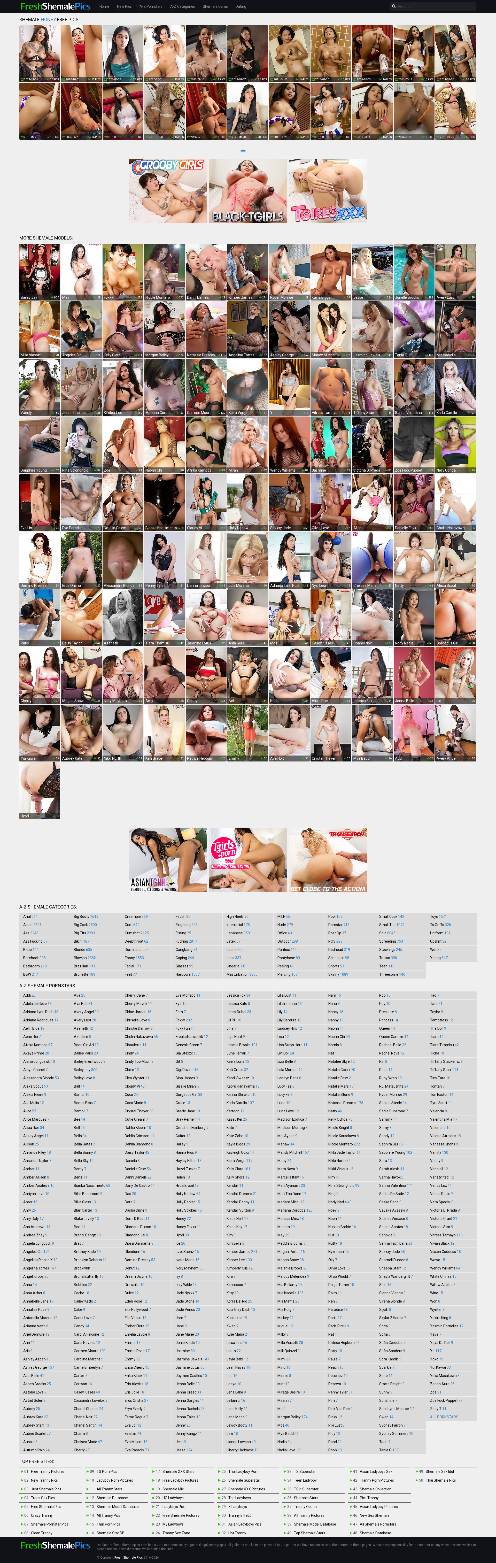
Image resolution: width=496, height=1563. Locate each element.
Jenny (183, 1425)
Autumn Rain (36, 1450)
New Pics (124, 6)
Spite (386, 1376)
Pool (335, 916)
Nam (334, 995)
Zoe (435, 1392)
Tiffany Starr (444, 1070)
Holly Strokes (189, 1210)
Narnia (335, 1045)
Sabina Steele (393, 1103)
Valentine (440, 1128)
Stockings (390, 950)
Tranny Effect (239, 1515)
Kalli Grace (237, 1070)
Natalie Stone (340, 1094)
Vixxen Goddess (445, 1252)
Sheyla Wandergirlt (396, 1276)
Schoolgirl (338, 958)
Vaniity (439, 1152)
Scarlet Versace (393, 1218)
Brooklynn (84, 1268)
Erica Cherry (137, 1367)
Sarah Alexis (392, 1169)
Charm (81, 1433)
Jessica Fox (238, 995)
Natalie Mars (341, 1086)
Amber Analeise (39, 1185)
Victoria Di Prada (446, 1210)
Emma (133, 1343)
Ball (79, 1086)
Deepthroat (136, 941)
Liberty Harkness (243, 1450)
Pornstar (339, 925)
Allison (31, 1144)
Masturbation (242, 974)
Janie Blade (188, 1343)
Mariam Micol (290, 1202)
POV (335, 941)
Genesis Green (189, 1045)
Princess (388, 1020)
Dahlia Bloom (138, 1128)
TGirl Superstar (306, 1489)
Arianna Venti (35, 1326)
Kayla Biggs (238, 1144)
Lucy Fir (284, 1094)
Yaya (435, 1334)
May (283, 1235)
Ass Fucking (35, 941)
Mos (283, 1425)
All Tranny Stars (109, 1489)
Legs (234, 958)
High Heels (238, 916)
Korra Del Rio (239, 1301)
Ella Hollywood (138, 1309)
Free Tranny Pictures (48, 1471)
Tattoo (388, 958)
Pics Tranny (369, 1498)
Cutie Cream (136, 1119)
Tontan (437, 1086)
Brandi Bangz (87, 1235)
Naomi (336, 1028)
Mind (283, 1367)
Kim (231, 1235)
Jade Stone (187, 1301)
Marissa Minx (290, 1218)
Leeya (234, 1384)
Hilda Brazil (187, 1185)
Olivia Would (339, 1276)
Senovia (387, 1235)
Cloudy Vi (135, 1086)
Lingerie (236, 966)
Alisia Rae (33, 1128)
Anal (30, 916)
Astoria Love (35, 1392)
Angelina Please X (40, 1260)
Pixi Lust (336, 1425)
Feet (131, 974)
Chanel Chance (88, 1409)
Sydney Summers (396, 1433)
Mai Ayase (287, 1136)
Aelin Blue (33, 1028)
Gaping (185, 958)
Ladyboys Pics (173, 1507)
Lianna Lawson (241, 1442)
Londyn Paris (289, 1078)
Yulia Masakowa (445, 1376)
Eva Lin (133, 1433)
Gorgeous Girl (189, 1094)
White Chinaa (443, 1276)
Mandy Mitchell (293, 1152)
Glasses (184, 966)
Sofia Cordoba (392, 1343)
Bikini (81, 941)
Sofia (385, 1334)
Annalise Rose (36, 1309)
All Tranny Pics (108, 1515)
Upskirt (438, 941)
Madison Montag (292, 1128)
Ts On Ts (440, 925)
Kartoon (235, 1111)
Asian (32, 925)
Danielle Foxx (138, 1169)
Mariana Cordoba (295, 1210)
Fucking (186, 941)
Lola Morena (290, 1070)
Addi (29, 995)
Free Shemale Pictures (180, 1515)
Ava (79, 995)
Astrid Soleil (34, 1400)
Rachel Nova (391, 1053)
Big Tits (84, 933)
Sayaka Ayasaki (393, 1210)
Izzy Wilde (186, 1285)
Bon (79, 1227)
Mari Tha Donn (291, 1194)
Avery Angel (86, 1012)
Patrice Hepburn (344, 1343)
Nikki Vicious (340, 1169)
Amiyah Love (36, 1194)
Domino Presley (140, 1260)
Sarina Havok (391, 1177)
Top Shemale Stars (309, 1533)
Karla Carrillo (240, 1103)
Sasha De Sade (394, 1194)
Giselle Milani (187, 1086)
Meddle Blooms (291, 1243)
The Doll (438, 1028)
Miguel (285, 1326)
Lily (282, 1012)
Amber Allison (36, 1177)
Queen (387, 1028)
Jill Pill (234, 1020)
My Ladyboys (173, 1524)
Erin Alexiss (136, 1384)
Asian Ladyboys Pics (244, 1524)
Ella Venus (135, 1318)
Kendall (235, 1185)
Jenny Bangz (189, 1433)
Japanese (238, 933)
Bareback (34, 958)
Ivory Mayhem (190, 1268)
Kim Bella (235, 1243)
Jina (231, 1028)
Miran (284, 1400)
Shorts (336, 966)
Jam (181, 1318)
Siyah (385, 1309)
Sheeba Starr (392, 1268)
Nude (285, 925)
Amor (30, 1202)
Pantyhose (288, 958)
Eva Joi (133, 1425)
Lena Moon (237, 1417)
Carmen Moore (89, 1351)
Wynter (437, 1309)
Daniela (132, 1161)
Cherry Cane (136, 995)
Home (104, 6)
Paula (334, 1359)
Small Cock (391, 916)
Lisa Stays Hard (292, 1045)
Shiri (385, 1285)
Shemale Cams (215, 6)
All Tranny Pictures (309, 1515)
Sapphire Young (395, 1152)
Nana (334, 1004)
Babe (31, 950)
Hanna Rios (186, 1152)
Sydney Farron (392, 1425)
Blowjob (85, 958)
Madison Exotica (292, 1119)
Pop (385, 995)
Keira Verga (239, 1161)
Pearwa (337, 1384)
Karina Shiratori (242, 1094)
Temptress (441, 1020)
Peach (336, 1367)
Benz (80, 1177)
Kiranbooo (236, 1285)
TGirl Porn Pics (108, 1524)
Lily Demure (289, 1020)
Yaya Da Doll (441, 1343)
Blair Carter (85, 1210)
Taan (384, 1442)
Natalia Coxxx (341, 1070)
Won (435, 1301)
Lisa (283, 1037)
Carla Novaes (87, 1343)
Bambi (81, 1094)
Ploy (334, 1433)
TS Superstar (305, 1471)
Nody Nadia (340, 1202)
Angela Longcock (38, 1243)
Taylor (436, 1012)
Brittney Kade (87, 1252)
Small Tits (392, 925)
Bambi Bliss (85, 1103)
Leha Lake (236, 1392)
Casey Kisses (87, 1392)
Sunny (385, 1392)
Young (439, 958)
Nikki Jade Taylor (344, 1152)
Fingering (187, 925)
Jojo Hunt (236, 1037)
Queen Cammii (393, 1037)
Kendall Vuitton (240, 1210)
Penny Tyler (340, 1392)
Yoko (436, 1359)
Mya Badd (288, 1433)
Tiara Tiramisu (444, 1045)
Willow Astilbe (442, 1285)
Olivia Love (339, 1268)
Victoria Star (441, 1227)
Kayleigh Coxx (240, 1152)
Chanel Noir (85, 1417)
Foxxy (184, 1020)
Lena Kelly (237, 1409)
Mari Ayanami (291, 1185)
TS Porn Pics (107, 1471)
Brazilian (84, 966)
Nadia (284, 1442)
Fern (181, 1012)
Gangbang (186, 950)
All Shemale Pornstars (378, 1524)
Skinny (338, 974)
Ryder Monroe (393, 1094)
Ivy (179, 1276)
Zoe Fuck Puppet (446, 1400)
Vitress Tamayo (446, 1235)
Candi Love (84, 1318)
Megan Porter (291, 1252)
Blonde (83, 950)
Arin (29, 1343)
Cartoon (83, 1384)
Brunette (84, 974)
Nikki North (339, 1161)
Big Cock (85, 925)
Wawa (437, 1260)
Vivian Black (442, 1243)
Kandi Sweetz (240, 1078)
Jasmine (185, 1351)
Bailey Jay (85, 1070)
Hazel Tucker (188, 1169)
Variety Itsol (442, 1177)
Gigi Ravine (187, 1070)
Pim (333, 1400)
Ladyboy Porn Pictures (115, 1480)
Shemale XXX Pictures (246, 1489)
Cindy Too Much (139, 1061)
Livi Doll (285, 1053)
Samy (385, 1128)
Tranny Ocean (305, 1507)
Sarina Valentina (396, 1185)
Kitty (233, 1293)
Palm (335, 1293)
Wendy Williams (445, 1268)
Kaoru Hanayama (243, 1086)
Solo (387, 933)
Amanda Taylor (37, 1161)
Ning (333, 1194)
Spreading (391, 941)
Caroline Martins (88, 1359)
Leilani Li (236, 1400)
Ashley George (38, 1367)
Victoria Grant (443, 1218)
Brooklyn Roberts (90, 1260)
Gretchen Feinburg (192, 1128)
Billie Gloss (85, 1202)
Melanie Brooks (292, 1268)
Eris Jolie (134, 1392)
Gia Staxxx (187, 1053)
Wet (435, 950)
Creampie (136, 916)
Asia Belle (33, 1376)
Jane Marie (187, 1334)
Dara (130, 1202)
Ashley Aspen (37, 1359)
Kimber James (242, 1252)
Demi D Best (137, 1218)
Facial (133, 966)
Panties (287, 950)
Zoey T (438, 1409)
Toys (438, 916)
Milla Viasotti (290, 1343)
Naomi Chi (339, 1037)
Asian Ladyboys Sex (376, 1471)
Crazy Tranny (42, 1515)
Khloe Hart (237, 1218)
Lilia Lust (286, 995)
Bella (80, 1136)
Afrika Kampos (37, 1045)
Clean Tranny (41, 1533)
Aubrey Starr (36, 1425)
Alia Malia (33, 1103)
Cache (81, 1293)
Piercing (287, 974)
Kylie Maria (238, 1334)
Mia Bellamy (289, 1285)
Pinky (335, 1417)
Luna (283, 1103)
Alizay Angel (36, 1136)
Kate (232, 1128)
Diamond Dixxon (140, 1227)
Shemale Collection (375, 1489)
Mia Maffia (288, 1301)
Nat (333, 1053)
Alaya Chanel (35, 1070)
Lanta (234, 1351)
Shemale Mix (173, 1489)
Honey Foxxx (188, 1227)
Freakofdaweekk (192, 1037)
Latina (235, 950)
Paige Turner (341, 1285)
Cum (132, 925)
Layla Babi (237, 1359)
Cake (79, 1309)
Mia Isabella (290, 1293)
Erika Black (136, 1376)
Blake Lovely (86, 1218)
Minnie (284, 1376)
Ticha (437, 1053)
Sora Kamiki (390, 1359)
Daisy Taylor (137, 1152)
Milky (283, 1334)
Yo (435, 1351)
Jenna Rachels (190, 1409)
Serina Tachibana (396, 1243)
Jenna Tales (188, 1417)
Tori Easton (441, 1094)
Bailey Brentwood (89, 1061)
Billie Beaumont (88, 1194)
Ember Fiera (137, 1326)
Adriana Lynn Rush (40, 1012)
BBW (30, 974)
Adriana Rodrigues (40, 1020)
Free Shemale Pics (46, 1507)
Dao (130, 1194)
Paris (335, 1318)
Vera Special (441, 1202)
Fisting (183, 933)
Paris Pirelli (338, 1326)
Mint (283, 1384)
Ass (30, 933)
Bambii (81, 1111)
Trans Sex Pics (43, 1498)
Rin (383, 1061)
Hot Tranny (237, 1533)
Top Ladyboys (239, 1498)
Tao (434, 995)
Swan (386, 1417)
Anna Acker (34, 1293)
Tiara (437, 1037)
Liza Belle (286, 1061)
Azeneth (83, 1028)
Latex (234, 941)
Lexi (232, 1433)
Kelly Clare (238, 1169)
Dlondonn (135, 1252)
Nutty (335, 1243)
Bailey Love (84, 1078)
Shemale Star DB (111, 1533)
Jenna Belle (188, 1384)
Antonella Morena (40, 1318)
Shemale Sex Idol (440, 1471)
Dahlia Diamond (139, 1144)
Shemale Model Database (118, 1507)
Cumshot (137, 933)
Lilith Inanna (289, 1004)
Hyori (182, 1235)
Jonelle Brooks (242, 1045)
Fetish (183, 916)
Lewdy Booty (239, 1425)
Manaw (286, 1144)
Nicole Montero (344, 1144)
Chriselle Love (137, 1020)
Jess (181, 1442)
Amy (29, 1210)
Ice (180, 1243)
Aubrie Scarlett (37, 1433)
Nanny (336, 1020)
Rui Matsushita (393, 1086)
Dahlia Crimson (139, 1136)
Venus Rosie (441, 1194)
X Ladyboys (237, 1507)
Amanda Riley (37, 1152)
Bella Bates (85, 1144)
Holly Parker (188, 1202)
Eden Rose (136, 1301)
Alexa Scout (35, 1086)
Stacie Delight (392, 1384)
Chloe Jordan (138, 1012)
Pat (333, 1334)
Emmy (132, 1359)
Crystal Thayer (139, 1111)
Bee (79, 1119)
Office (284, 933)
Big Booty (86, 916)
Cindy (132, 1053)
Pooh (335, 1450)
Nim (334, 1177)
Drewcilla (134, 1285)
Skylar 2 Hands (392, 1318)
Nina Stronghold (343, 1185)
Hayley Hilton (189, 1161)
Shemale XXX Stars (178, 1471)
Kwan (232, 1326)
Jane (181, 1326)
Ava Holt (83, 1004)
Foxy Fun (185, 1028)
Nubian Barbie (342, 1227)
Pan (333, 1301)
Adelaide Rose (37, 1004)
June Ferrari (238, 1053)
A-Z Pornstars (151, 6)
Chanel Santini (88, 1425)
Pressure (388, 1012)
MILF (283, 916)
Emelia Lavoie (137, 1334)
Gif (179, 1061)
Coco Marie (135, 1103)
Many (284, 1161)
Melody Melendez (293, 1276)
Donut (132, 1268)
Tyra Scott (441, 1103)
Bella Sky (84, 1161)
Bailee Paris (86, 1053)
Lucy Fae (286, 1086)
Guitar (183, 1136)
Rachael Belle (392, 1045)
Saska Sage (390, 1202)
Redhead (339, 950)
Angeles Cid (36, 1252)
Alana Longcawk (39, 1061)
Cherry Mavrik (138, 1004)
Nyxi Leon (338, 1252)
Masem (286, 1227)
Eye (181, 1004)
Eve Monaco (188, 995)
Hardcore (188, 974)
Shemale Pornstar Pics (49, 1524)
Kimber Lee (239, 1260)
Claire (132, 1070)
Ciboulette (135, 1045)
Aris (28, 1351)
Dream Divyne (138, 1276)
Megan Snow (290, 1260)
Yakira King (440, 1318)
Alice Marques (36, 1119)
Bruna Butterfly (89, 1276)
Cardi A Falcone (89, 1334)
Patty (335, 1351)
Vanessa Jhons (444, 1144)
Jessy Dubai (239, 1012)
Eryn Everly (135, 1409)
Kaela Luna (238, 1061)
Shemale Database (112, 1498)
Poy (384, 1004)
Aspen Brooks (37, 1384)
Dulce (132, 1293)
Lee (232, 1376)
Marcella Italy (290, 1177)
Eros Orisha (136, 1400)
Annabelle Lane (38, 1301)
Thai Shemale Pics (441, 1480)
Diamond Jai (136, 1235)
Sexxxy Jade (392, 1252)
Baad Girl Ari (86, 1045)
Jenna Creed (189, 1392)
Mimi (283, 1359)
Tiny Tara (440, 1078)
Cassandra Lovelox (90, 1400)
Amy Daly (33, 1218)
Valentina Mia (443, 1119)
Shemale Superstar (244, 1480)
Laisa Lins (237, 1343)
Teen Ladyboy (305, 1480)
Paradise (338, 1309)
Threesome (392, 974)
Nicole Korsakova (343, 1136)
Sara (385, 1161)
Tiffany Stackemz (446, 1061)
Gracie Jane (188, 1111)
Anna (30, 1285)
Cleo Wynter (137, 1078)
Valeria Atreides (445, 1136)
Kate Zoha (237, 1136)
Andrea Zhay (35, 1235)
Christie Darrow (139, 1028)
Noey (333, 1210)
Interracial (238, 925)
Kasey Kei (237, 1119)
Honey (183, 1218)
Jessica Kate (238, 1004)
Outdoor (287, 941)
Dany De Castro (140, 1185)
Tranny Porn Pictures (377, 1480)
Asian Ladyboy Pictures (379, 1507)
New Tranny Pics (44, 1480)
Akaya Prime (36, 1053)
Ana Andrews (36, 1227)
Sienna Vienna (392, 1293)
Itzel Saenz (187, 1252)
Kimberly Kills (240, 1268)
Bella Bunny (85, 1152)
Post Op (337, 933)
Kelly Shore (238, 1177)
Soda (385, 1326)
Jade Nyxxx (186, 1293)
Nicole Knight (340, 1128)
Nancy (335, 1012)
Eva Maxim (136, 1442)
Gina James (187, 1078)
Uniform (440, 933)
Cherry (82, 1450)
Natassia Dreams (345, 1103)
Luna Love (288, 1111)
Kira (231, 1276)
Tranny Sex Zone (176, 1533)
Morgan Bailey (292, 1417)
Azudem (82, 1037)
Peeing (285, 966)
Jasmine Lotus (190, 1367)
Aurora (30, 1442)
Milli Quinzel (288, 1351)
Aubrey (31, 1409)
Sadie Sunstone (393, 1111)
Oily (332, 1260)
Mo (281, 1409)
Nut (333, 1235)
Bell (79, 1128)
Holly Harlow (188, 1194)
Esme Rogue (136, 1417)
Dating (241, 6)
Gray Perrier (188, 1119)
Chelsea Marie (88, 1442)
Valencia (438, 1111)
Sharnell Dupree (393, 1260)
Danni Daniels (138, 1177)
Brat (79, 1243)
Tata (436, 1004)
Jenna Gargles (190, 1400)
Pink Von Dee (340, 1409)
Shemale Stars (306, 1498)
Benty (80, 1169)
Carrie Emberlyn (88, 1367)
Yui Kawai (440, 1367)
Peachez (338, 1376)
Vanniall (439, 1169)
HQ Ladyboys (173, 1498)
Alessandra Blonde (41, 1078)
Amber (31, 1169)
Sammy (388, 1119)
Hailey (182, 1144)
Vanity (436, 1161)
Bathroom (35, 966)
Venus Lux (441, 1185)
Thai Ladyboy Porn (243, 1471)
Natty (335, 1111)
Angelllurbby (36, 1276)
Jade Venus (188, 1309)
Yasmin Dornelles (446, 1326)
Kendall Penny (240, 1202)
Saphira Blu (391, 1144)
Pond (335, 1442)
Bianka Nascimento (92, 1185)
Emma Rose (137, 1351)
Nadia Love (288, 1450)
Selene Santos (393, 1227)
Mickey (285, 1318)
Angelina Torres (39, 1268)
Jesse (184, 1450)
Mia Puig (285, 1309)
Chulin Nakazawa (141, 1037)
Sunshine (388, 1400)
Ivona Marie (187, 1260)
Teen (386, 966)
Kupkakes (237, 1318)
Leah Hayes (238, 1367)
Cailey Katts (86, 1301)
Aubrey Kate (35, 1417)
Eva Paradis (137, 1450)
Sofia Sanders (392, 1351)
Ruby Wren (390, 1078)
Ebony (134, 958)
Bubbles (83, 1285)
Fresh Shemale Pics (128, 1557)
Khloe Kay (237, 1227)
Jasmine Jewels (192, 1359)
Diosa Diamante (139, 1243)
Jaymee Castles (191, 1376)
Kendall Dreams (242, 1194)
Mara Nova (287, 1169)
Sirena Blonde (392, 1301)
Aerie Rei (32, 1037)
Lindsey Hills (289, 1028)
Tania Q (389, 1450)
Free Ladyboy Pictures (180, 1480)
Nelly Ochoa (340, 1119)
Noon (335, 1218)
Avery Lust (85, 1020)
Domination (137, 950)
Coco (131, 1094)
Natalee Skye (341, 1061)
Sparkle (386, 1367)
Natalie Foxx (340, 1078)
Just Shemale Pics (46, 1489)
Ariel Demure (36, 1334)
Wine (436, 1293)
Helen (183, 1177)
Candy (81, 1326)
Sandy (386, 1136)
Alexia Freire (34, 1094)
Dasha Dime (136, 1210)
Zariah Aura (442, 1384)
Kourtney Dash (241, 1309)
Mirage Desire (291, 1392)
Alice (29, 1111)
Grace (183, 1103)
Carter (80, 1376)
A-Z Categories (182, 6)
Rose (385, 1070)
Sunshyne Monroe (396, 1409)
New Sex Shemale (375, 1515)
